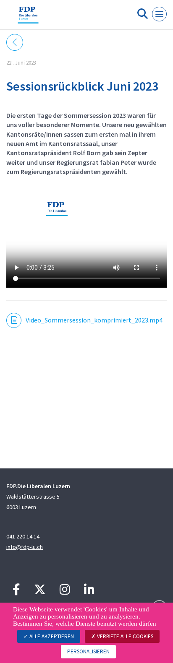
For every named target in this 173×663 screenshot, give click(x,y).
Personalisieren (88, 651)
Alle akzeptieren (51, 636)
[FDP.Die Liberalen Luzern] (28, 18)
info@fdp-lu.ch (24, 547)
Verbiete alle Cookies (124, 636)
